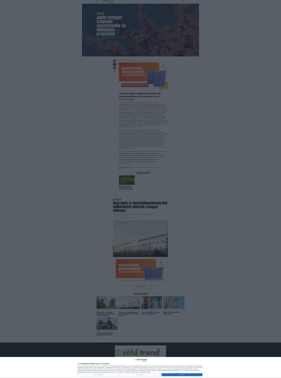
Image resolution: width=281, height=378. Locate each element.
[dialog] (140, 367)
